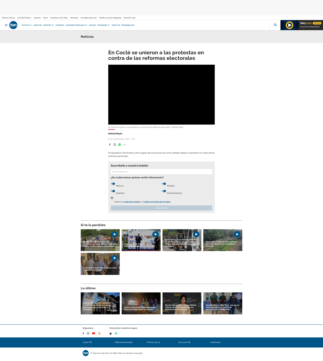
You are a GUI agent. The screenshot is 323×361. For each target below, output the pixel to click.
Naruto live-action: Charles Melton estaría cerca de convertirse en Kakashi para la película (180, 307)
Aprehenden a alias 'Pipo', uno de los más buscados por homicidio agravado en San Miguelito (222, 307)
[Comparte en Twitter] (114, 144)
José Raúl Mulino (24, 18)
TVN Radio (60, 25)
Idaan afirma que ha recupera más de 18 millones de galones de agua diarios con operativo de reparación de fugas (181, 243)
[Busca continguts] (275, 25)
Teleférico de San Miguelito (110, 18)
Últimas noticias (8, 18)
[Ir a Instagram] (88, 333)
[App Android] (117, 333)
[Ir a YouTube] (94, 333)
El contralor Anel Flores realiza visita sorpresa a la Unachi (100, 269)
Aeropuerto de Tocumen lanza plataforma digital (138, 245)
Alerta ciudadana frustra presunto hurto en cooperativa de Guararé (139, 308)
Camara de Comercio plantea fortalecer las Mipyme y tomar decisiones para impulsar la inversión (97, 306)
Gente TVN (116, 25)
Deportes (47, 25)
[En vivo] (302, 22)
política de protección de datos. (157, 202)
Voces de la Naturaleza (310, 27)
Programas (102, 25)
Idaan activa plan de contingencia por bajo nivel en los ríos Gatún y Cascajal (221, 244)
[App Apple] (111, 333)
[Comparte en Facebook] (109, 144)
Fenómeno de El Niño (59, 18)
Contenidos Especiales (75, 25)
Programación (128, 25)
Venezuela (74, 18)
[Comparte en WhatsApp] (119, 144)
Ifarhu (45, 18)
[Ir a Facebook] (84, 333)
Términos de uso (153, 342)
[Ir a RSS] (100, 333)
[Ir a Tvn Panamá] (13, 25)
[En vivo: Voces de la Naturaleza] (289, 25)
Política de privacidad (123, 342)
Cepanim (37, 18)
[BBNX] (86, 353)
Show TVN (38, 25)
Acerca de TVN (184, 342)
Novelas (92, 25)
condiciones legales (131, 202)
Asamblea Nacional (89, 18)
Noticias (25, 25)
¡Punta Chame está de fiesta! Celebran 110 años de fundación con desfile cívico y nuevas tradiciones (99, 244)
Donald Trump (129, 18)
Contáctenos (215, 342)
